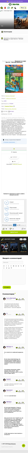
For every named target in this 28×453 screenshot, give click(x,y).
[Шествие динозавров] (23, 247)
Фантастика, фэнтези (10, 108)
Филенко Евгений (10, 95)
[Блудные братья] (14, 247)
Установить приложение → (9, 142)
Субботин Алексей (11, 98)
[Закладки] (5, 8)
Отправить (7, 287)
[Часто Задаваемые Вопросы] (12, 8)
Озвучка (15, 152)
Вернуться (14, 232)
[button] (4, 266)
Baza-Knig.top (12, 443)
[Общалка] (8, 8)
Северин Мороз (9, 106)
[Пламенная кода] (4, 247)
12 (6, 228)
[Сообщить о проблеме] (14, 149)
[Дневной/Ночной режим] (15, 8)
